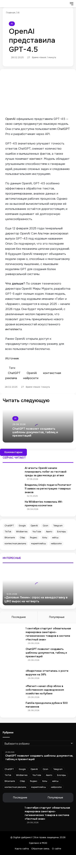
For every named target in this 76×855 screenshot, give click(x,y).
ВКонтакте (10, 537)
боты (44, 537)
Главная (10, 12)
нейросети (56, 543)
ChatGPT (9, 525)
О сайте (56, 848)
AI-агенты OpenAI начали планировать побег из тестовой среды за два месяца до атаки (45, 471)
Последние (18, 617)
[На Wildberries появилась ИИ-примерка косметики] (12, 506)
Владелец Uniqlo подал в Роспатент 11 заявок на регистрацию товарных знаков (48, 488)
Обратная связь (40, 848)
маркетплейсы (38, 543)
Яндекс (33, 537)
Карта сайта (22, 848)
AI (18, 12)
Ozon (45, 525)
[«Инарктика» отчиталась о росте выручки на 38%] (13, 675)
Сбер (22, 537)
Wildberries (22, 531)
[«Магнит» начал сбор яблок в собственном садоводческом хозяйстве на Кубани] (13, 690)
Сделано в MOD (38, 842)
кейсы (55, 537)
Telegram (58, 525)
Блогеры (61, 531)
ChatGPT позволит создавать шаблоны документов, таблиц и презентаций (35, 432)
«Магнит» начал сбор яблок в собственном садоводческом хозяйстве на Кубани (45, 690)
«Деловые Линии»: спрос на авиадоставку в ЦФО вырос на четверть (36, 599)
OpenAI (34, 525)
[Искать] (65, 5)
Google (22, 525)
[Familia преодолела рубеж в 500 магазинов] (13, 707)
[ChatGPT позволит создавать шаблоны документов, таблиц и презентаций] (13, 657)
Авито (49, 531)
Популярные (57, 617)
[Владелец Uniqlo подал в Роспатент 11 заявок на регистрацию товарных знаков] (12, 489)
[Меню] (71, 5)
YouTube (37, 531)
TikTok (8, 531)
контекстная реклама (15, 543)
